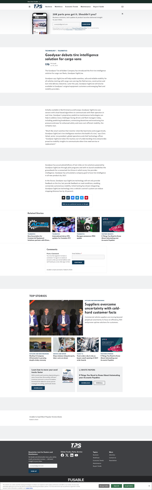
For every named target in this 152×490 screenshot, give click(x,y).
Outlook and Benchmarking (94, 300)
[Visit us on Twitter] (67, 455)
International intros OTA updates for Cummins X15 (61, 237)
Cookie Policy (29, 488)
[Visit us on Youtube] (76, 455)
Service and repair (59, 354)
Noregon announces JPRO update (86, 237)
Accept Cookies (129, 486)
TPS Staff (53, 63)
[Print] (63, 197)
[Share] (72, 197)
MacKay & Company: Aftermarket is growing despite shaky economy (37, 358)
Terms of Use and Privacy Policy (79, 28)
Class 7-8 (80, 354)
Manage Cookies (104, 486)
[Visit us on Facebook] (62, 455)
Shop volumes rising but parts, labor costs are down (64, 357)
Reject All (116, 486)
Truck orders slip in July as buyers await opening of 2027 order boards (87, 358)
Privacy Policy (69, 29)
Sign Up (34, 471)
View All (99, 383)
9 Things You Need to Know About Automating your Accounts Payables (111, 238)
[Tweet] (82, 197)
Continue (78, 262)
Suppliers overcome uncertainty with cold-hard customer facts (102, 308)
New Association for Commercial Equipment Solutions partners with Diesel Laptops (38, 238)
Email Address (77, 253)
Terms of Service (79, 29)
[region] (76, 486)
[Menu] (29, 6)
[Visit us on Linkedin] (71, 455)
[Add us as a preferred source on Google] (68, 197)
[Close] (149, 486)
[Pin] (86, 197)
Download (38, 388)
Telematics (62, 51)
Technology (50, 51)
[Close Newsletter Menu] (122, 14)
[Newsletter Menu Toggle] (122, 6)
